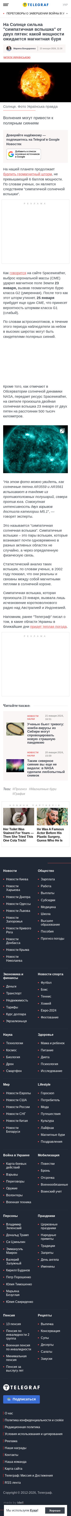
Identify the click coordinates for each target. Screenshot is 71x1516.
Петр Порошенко (18, 1277)
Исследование (51, 1071)
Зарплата (48, 879)
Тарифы (12, 1007)
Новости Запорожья (14, 919)
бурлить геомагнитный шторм (27, 174)
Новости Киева (17, 879)
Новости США (16, 1100)
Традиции (48, 1246)
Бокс (44, 989)
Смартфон (14, 1071)
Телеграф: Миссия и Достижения (29, 1475)
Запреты (47, 1252)
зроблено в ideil (13, 1502)
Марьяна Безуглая (13, 1293)
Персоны (10, 1216)
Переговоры (15, 1181)
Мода (45, 1107)
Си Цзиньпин (15, 1242)
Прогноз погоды (52, 938)
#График (18, 793)
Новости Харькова (13, 888)
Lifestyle (44, 1084)
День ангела (50, 1259)
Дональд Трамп (17, 1235)
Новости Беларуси (13, 1129)
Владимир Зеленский (13, 1226)
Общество (46, 870)
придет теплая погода (48, 627)
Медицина (48, 907)
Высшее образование (50, 922)
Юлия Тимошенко (19, 1284)
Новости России (18, 1107)
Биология (13, 1057)
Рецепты (45, 1315)
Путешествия (51, 1114)
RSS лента (13, 1482)
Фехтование (50, 1017)
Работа (46, 886)
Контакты (11, 1455)
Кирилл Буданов (18, 1270)
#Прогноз (19, 789)
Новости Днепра (18, 897)
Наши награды (15, 1448)
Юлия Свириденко (19, 1301)
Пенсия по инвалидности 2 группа (17, 1334)
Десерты (47, 1344)
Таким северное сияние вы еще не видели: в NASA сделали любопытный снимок (46, 768)
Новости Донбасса (13, 941)
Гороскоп (47, 1093)
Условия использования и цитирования (34, 1434)
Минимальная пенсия (16, 1358)
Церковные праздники (49, 1226)
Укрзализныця (16, 1021)
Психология (49, 1064)
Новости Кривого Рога (18, 930)
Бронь (45, 1170)
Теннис (46, 996)
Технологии (14, 1043)
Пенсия (9, 1315)
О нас (9, 1413)
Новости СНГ (16, 1114)
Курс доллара (16, 1014)
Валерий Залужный (13, 1261)
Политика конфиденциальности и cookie (34, 1420)
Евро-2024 (48, 1010)
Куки (33, 1510)
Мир (6, 1084)
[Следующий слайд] (67, 14)
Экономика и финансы (13, 976)
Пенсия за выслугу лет (14, 1368)
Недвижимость (17, 1000)
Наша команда (15, 1461)
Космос (11, 1050)
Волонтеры (14, 1195)
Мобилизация (48, 1155)
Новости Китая (17, 1120)
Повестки (48, 1163)
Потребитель (50, 1100)
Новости (10, 870)
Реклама (11, 1441)
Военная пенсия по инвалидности (18, 1347)
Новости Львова (18, 910)
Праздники (46, 1216)
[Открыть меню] (6, 4)
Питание (47, 1050)
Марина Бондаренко (24, 48)
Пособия (47, 931)
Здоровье (45, 1034)
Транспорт (13, 993)
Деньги (11, 986)
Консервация (50, 1331)
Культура (47, 1120)
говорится (18, 273)
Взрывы (12, 1174)
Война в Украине (16, 1155)
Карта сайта (13, 1468)
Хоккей (46, 1003)
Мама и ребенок (52, 1043)
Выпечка (47, 1324)
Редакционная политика (22, 1427)
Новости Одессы (18, 904)
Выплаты (47, 893)
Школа (45, 914)
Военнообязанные (54, 1184)
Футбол (46, 982)
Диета (45, 1057)
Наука (7, 1034)
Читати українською (16, 57)
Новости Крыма (17, 949)
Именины (48, 1266)
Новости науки (32, 717)
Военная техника (18, 1202)
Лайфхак (47, 1128)
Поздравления (51, 1141)
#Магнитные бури (42, 789)
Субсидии (48, 900)
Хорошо (55, 1510)
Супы (45, 1338)
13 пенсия (13, 1324)
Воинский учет (51, 1191)
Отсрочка (47, 1177)
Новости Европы (18, 1093)
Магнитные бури (53, 1134)
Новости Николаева (14, 958)
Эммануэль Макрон (14, 1250)
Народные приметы (48, 1236)
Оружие (12, 1188)
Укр (65, 4)
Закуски (46, 1358)
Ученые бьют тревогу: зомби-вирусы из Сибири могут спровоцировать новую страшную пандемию (45, 733)
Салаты (46, 1351)
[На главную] (35, 4)
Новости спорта (50, 974)
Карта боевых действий (16, 1165)
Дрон (10, 1064)
